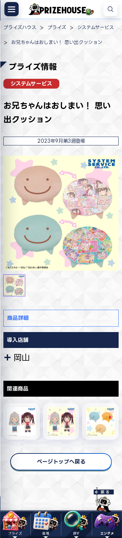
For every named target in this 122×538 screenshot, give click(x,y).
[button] (14, 285)
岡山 (22, 357)
